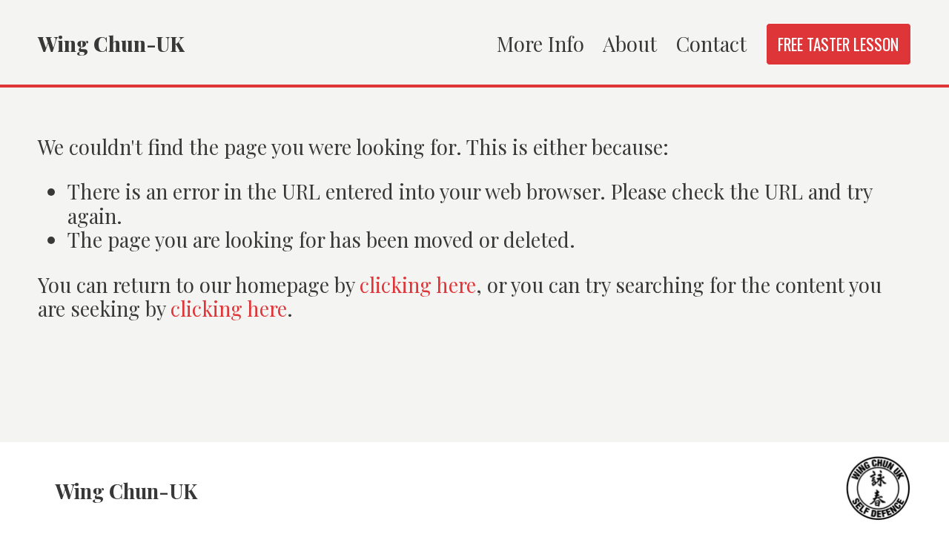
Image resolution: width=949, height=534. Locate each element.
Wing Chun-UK (111, 43)
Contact (711, 43)
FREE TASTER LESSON (838, 44)
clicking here (418, 284)
